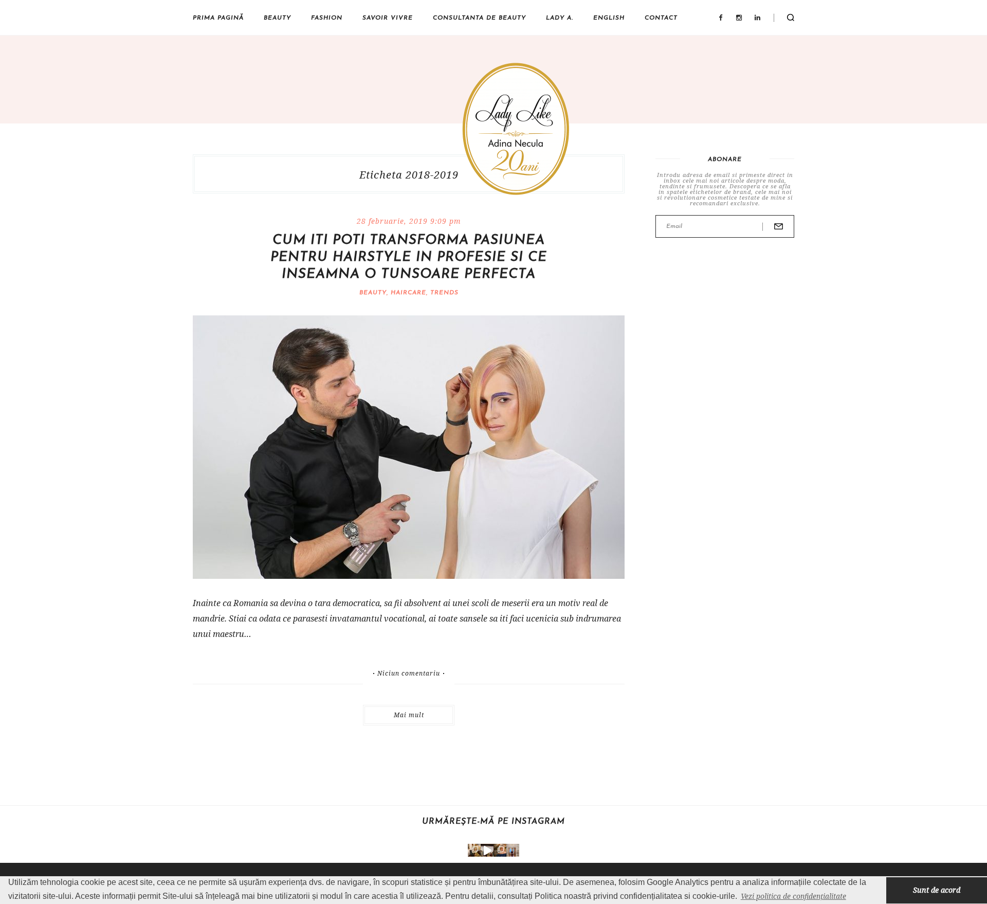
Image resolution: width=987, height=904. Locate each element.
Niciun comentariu (408, 673)
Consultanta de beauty (479, 18)
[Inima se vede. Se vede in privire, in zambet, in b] (512, 850)
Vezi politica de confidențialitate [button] (793, 896)
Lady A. (559, 18)
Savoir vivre (387, 18)
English (609, 18)
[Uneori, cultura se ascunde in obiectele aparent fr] (474, 850)
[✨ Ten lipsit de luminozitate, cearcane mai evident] (500, 850)
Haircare (408, 293)
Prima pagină (218, 18)
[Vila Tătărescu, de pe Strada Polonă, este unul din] (487, 850)
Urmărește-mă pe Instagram (493, 822)
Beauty (277, 18)
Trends (444, 293)
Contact (661, 18)
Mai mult (409, 715)
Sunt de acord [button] (936, 890)
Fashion (326, 18)
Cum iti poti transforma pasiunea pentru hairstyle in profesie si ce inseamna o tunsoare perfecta (408, 257)
